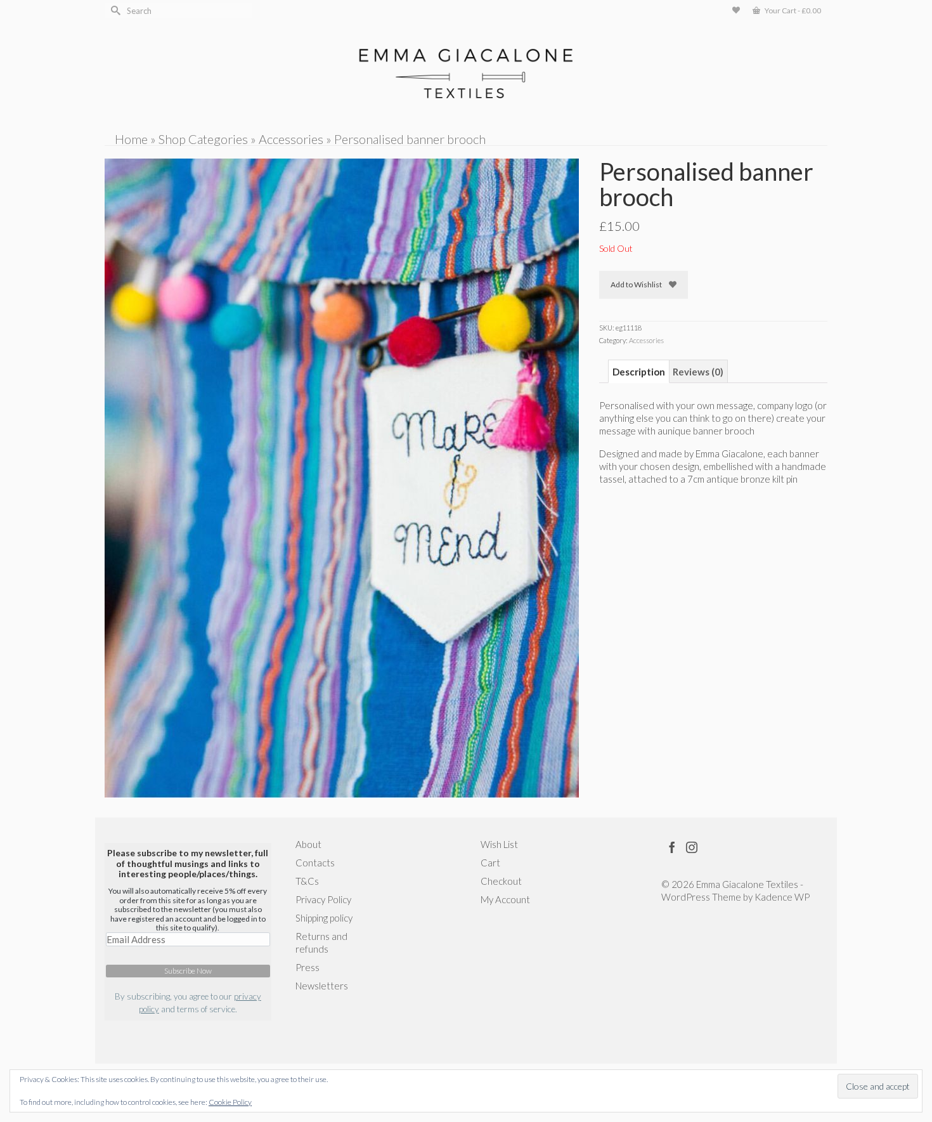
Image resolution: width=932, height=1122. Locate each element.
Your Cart (792, 10)
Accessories (646, 340)
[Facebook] (672, 847)
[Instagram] (692, 847)
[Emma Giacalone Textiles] (466, 73)
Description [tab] (638, 371)
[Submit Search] (114, 10)
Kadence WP (782, 897)
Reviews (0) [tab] (698, 371)
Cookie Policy (230, 1102)
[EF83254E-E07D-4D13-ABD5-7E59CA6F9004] (342, 477)
